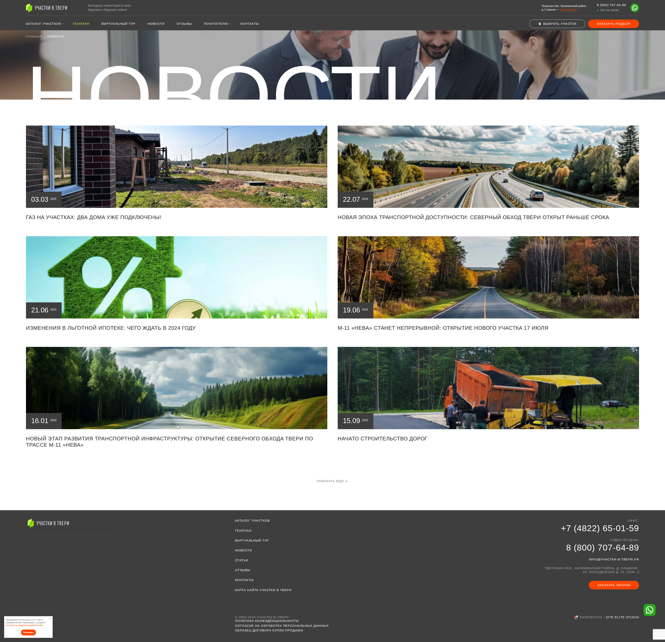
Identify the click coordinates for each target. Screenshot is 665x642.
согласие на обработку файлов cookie (24, 625)
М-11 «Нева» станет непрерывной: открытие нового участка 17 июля (443, 328)
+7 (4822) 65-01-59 (600, 528)
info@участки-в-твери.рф (614, 559)
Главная (34, 36)
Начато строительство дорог (383, 438)
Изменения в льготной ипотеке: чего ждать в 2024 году (111, 328)
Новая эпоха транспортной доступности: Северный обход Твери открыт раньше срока (473, 217)
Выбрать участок (560, 23)
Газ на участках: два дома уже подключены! (93, 217)
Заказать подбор (613, 23)
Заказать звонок (613, 585)
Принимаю (28, 632)
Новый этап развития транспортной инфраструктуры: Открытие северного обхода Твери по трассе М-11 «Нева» (169, 442)
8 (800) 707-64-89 (602, 547)
